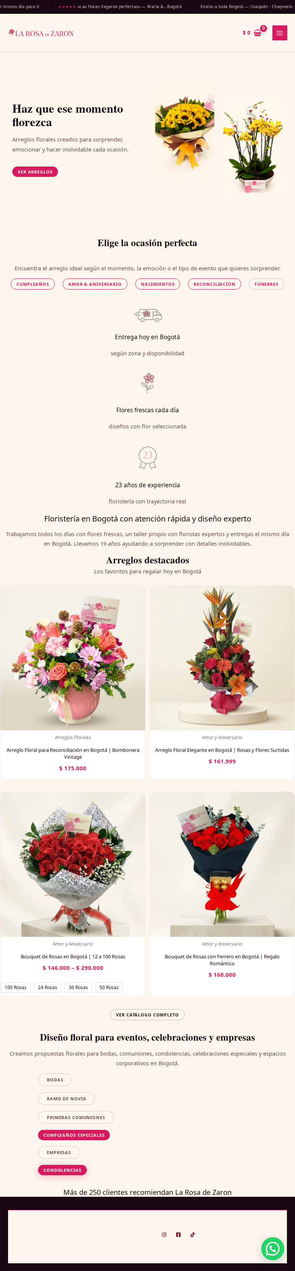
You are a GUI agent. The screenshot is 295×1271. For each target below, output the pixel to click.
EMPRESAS (59, 1152)
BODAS (55, 1080)
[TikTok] (193, 1235)
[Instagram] (164, 1235)
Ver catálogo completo (147, 1015)
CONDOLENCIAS (62, 1170)
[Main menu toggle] (279, 32)
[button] (35, 172)
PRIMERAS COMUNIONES (76, 1117)
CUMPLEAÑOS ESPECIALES (73, 1135)
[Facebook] (178, 1235)
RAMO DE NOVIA (66, 1098)
